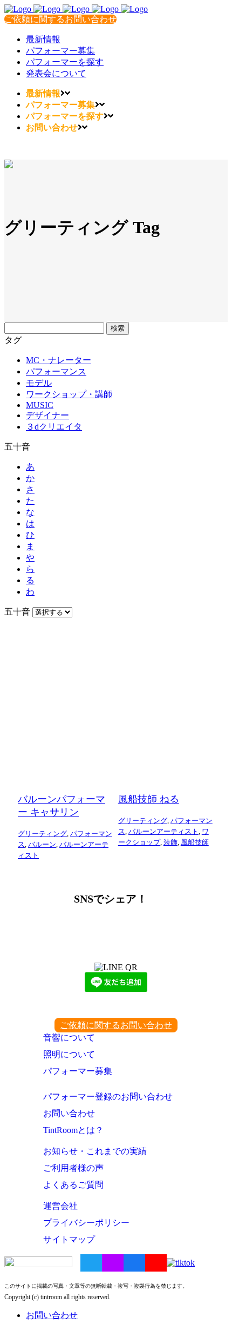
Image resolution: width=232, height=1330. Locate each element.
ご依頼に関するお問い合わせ (60, 19)
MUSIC (39, 405)
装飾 (170, 842)
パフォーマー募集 (77, 1071)
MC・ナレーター (58, 360)
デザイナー (47, 415)
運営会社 (60, 1205)
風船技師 (195, 842)
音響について (69, 1037)
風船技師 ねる (148, 799)
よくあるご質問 (73, 1184)
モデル (39, 382)
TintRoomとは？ (73, 1130)
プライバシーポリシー (86, 1222)
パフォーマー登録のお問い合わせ (108, 1096)
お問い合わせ (69, 1113)
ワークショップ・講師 (69, 394)
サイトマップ (69, 1239)
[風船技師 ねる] (165, 702)
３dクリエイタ (54, 426)
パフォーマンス (56, 371)
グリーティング (42, 833)
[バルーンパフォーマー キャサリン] (65, 702)
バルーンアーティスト (163, 831)
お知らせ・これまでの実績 (95, 1151)
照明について (69, 1054)
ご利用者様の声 (73, 1168)
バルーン (42, 844)
